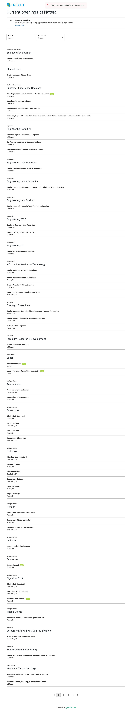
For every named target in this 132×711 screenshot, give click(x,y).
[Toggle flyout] (62, 37)
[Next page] (77, 695)
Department (42, 36)
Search (10, 36)
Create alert (19, 25)
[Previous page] (54, 695)
